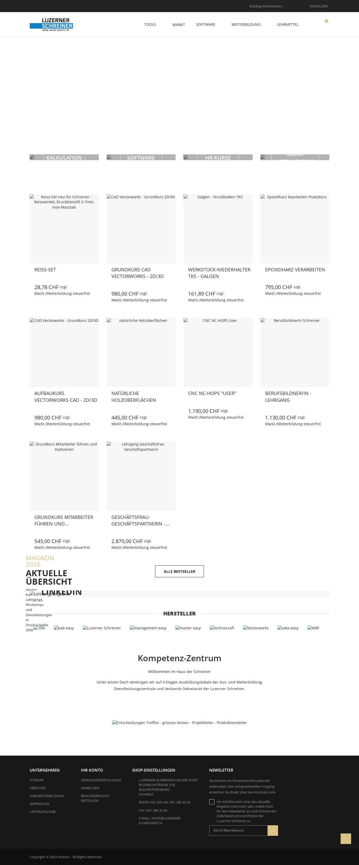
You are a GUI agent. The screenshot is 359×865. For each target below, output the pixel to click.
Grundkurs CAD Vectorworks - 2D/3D (137, 272)
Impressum (39, 803)
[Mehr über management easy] (148, 628)
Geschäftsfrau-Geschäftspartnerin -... (140, 520)
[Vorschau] (55, 293)
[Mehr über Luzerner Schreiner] (102, 628)
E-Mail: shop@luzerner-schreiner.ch (160, 820)
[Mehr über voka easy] (288, 628)
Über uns (38, 788)
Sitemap (37, 780)
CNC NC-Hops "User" (212, 393)
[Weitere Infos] (66, 293)
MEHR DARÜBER (153, 105)
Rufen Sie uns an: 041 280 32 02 (165, 802)
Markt (178, 24)
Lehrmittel (288, 24)
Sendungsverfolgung (101, 780)
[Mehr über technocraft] (222, 628)
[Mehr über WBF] (313, 628)
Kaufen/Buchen (30, 293)
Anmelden (90, 788)
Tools (150, 24)
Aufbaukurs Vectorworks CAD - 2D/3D (65, 396)
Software (206, 24)
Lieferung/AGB (42, 811)
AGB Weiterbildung (47, 795)
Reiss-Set (45, 269)
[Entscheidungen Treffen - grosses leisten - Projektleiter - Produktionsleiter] (179, 722)
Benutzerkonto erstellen (95, 798)
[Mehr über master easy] (188, 628)
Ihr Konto (92, 770)
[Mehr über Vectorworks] (256, 628)
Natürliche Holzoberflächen (133, 396)
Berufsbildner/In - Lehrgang (288, 396)
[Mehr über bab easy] (64, 628)
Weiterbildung (247, 24)
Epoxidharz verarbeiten (295, 269)
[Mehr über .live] (39, 628)
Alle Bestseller (179, 571)
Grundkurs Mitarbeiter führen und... (63, 520)
